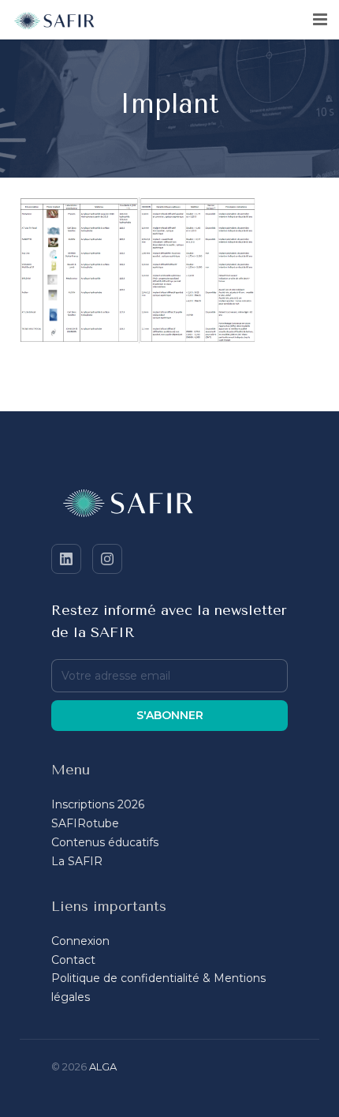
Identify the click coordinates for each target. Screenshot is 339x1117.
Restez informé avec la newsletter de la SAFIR (169, 621)
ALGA (103, 1066)
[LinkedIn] (66, 559)
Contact (73, 960)
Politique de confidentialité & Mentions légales (158, 987)
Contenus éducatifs (104, 842)
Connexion (80, 941)
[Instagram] (107, 559)
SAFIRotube (85, 823)
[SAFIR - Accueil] (169, 506)
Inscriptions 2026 (97, 804)
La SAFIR (76, 861)
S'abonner (169, 715)
